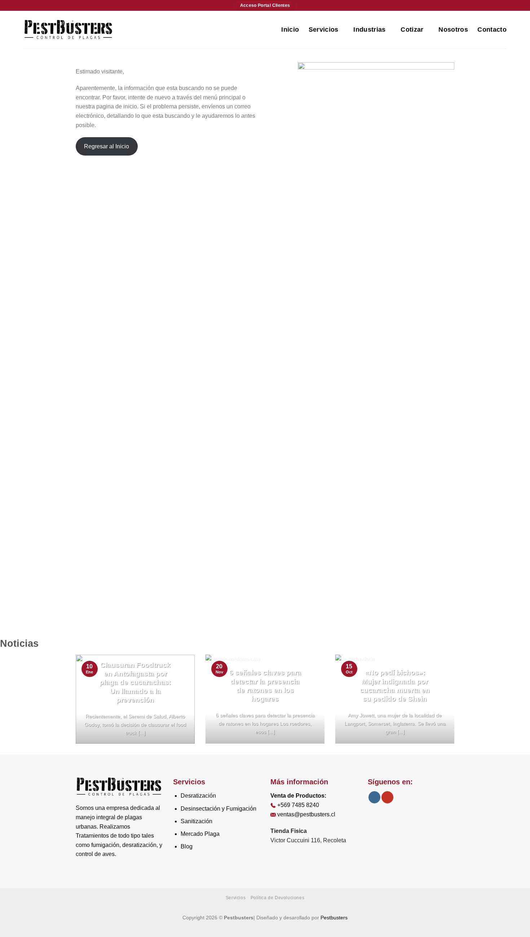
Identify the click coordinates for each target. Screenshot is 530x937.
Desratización (198, 796)
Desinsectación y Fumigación (218, 809)
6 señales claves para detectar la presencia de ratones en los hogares (265, 686)
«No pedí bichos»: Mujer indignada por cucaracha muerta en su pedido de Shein (395, 686)
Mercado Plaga (200, 834)
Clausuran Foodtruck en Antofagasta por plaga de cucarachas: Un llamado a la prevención (135, 682)
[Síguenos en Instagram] (374, 797)
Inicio (290, 29)
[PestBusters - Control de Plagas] (68, 29)
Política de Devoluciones (278, 897)
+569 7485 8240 (298, 805)
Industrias (369, 29)
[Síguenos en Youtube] (387, 797)
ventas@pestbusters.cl (306, 814)
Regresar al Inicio (106, 146)
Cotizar (412, 29)
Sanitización (196, 821)
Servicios (324, 29)
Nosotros (453, 29)
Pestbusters (334, 917)
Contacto (492, 29)
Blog (187, 846)
